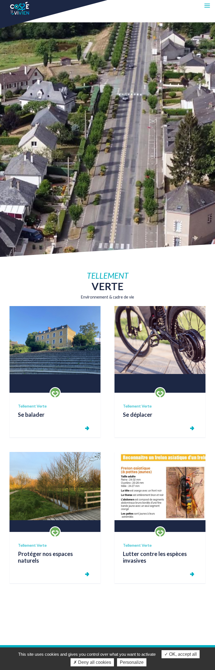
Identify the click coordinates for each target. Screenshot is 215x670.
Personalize (132, 662)
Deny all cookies (94, 662)
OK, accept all (182, 654)
